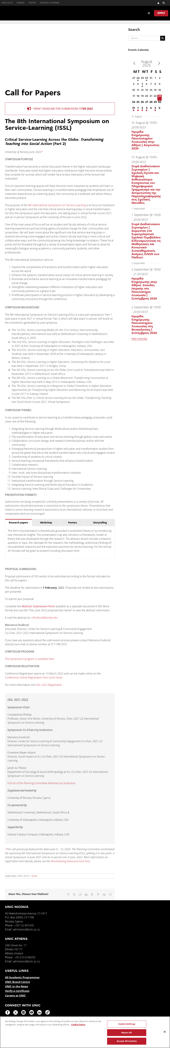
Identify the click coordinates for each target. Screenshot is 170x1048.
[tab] (18, 522)
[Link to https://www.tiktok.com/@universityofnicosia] (47, 1012)
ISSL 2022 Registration (49, 684)
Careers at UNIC (15, 995)
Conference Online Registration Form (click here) (33, 677)
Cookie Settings (126, 1023)
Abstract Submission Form (38, 606)
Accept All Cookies (127, 1041)
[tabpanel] (60, 542)
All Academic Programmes (22, 977)
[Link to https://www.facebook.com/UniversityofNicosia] (7, 1012)
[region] (85, 1032)
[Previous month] (134, 63)
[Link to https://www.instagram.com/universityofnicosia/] (23, 1012)
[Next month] (159, 63)
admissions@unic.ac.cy (26, 929)
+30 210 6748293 (24, 957)
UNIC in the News (16, 986)
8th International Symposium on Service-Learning (57, 205)
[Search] (162, 3)
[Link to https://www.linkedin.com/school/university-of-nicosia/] (39, 1012)
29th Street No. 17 (16, 945)
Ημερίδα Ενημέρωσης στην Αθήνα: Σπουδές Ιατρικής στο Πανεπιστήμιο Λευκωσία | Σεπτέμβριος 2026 (144, 288)
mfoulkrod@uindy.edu (44, 617)
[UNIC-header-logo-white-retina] (23, 11)
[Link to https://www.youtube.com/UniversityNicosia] (31, 1012)
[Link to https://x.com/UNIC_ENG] (15, 1012)
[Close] (164, 1032)
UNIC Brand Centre (17, 982)
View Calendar (139, 338)
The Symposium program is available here (29, 659)
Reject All (126, 1032)
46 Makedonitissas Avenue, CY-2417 (26, 913)
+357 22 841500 (24, 925)
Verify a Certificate (17, 991)
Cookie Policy (78, 1024)
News (34, 875)
